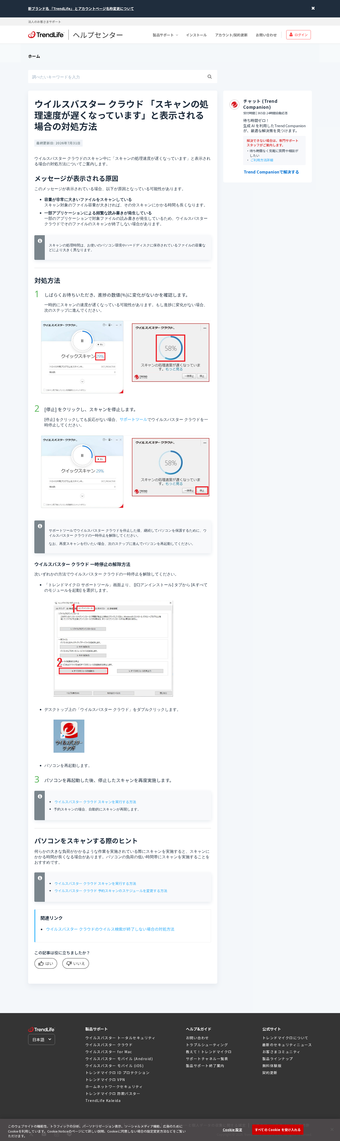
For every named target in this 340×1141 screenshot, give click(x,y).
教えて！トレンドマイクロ (209, 1051)
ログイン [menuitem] (301, 34)
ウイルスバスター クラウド (109, 1044)
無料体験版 (272, 1065)
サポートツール (133, 419)
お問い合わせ (266, 34)
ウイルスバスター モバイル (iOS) (114, 1065)
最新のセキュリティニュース (287, 1044)
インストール (196, 34)
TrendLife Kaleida (103, 1100)
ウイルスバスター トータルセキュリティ (120, 1037)
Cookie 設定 (232, 1129)
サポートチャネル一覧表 (207, 1058)
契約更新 (270, 1072)
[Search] (210, 77)
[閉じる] (332, 1129)
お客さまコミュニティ (281, 1051)
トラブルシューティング (207, 1044)
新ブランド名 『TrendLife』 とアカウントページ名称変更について (81, 8)
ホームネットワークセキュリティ (114, 1086)
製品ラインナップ (277, 1058)
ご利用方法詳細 (261, 160)
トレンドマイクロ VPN (105, 1079)
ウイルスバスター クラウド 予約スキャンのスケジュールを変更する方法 (111, 890)
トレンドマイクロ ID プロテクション (117, 1072)
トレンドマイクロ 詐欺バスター (113, 1093)
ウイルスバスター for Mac (108, 1051)
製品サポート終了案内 (205, 1065)
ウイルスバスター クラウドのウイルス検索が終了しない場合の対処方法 (110, 929)
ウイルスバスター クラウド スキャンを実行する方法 (95, 801)
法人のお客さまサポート (44, 21)
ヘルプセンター (98, 35)
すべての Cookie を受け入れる (278, 1129)
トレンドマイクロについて (285, 1037)
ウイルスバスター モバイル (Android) (119, 1058)
